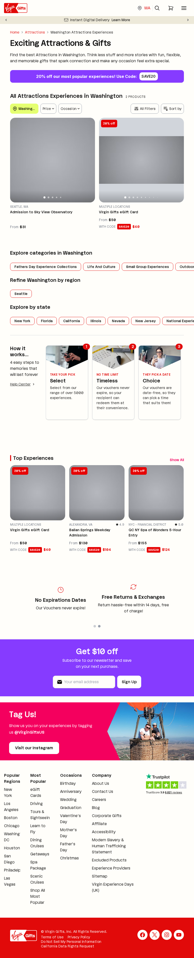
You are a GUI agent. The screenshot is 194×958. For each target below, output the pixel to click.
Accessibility (104, 831)
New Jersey (145, 321)
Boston (10, 817)
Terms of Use (52, 937)
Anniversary (71, 791)
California (71, 321)
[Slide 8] (153, 197)
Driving (36, 803)
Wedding (68, 799)
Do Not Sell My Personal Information (71, 941)
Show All (177, 460)
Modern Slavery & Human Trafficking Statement (109, 845)
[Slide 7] (149, 197)
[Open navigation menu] (184, 8)
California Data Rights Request (67, 946)
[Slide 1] (44, 197)
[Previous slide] (6, 20)
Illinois (95, 321)
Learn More (121, 20)
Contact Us (102, 791)
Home (14, 32)
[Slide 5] (60, 197)
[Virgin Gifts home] (15, 8)
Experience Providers (111, 868)
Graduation (70, 807)
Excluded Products (109, 860)
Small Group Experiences (147, 266)
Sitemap (99, 876)
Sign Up (129, 681)
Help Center (20, 384)
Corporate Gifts (107, 815)
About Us (100, 783)
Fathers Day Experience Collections (45, 266)
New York (22, 321)
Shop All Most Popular (37, 896)
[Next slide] (188, 20)
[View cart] (171, 8)
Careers (99, 799)
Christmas (69, 858)
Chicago (11, 825)
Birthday (68, 783)
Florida (47, 321)
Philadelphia (15, 870)
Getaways (39, 854)
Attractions (35, 32)
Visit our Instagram (34, 747)
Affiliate (99, 823)
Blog (96, 807)
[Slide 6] (145, 197)
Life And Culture (101, 266)
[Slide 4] (56, 197)
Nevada (118, 321)
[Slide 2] (48, 197)
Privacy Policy (79, 937)
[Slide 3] (52, 197)
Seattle (21, 293)
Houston (12, 848)
